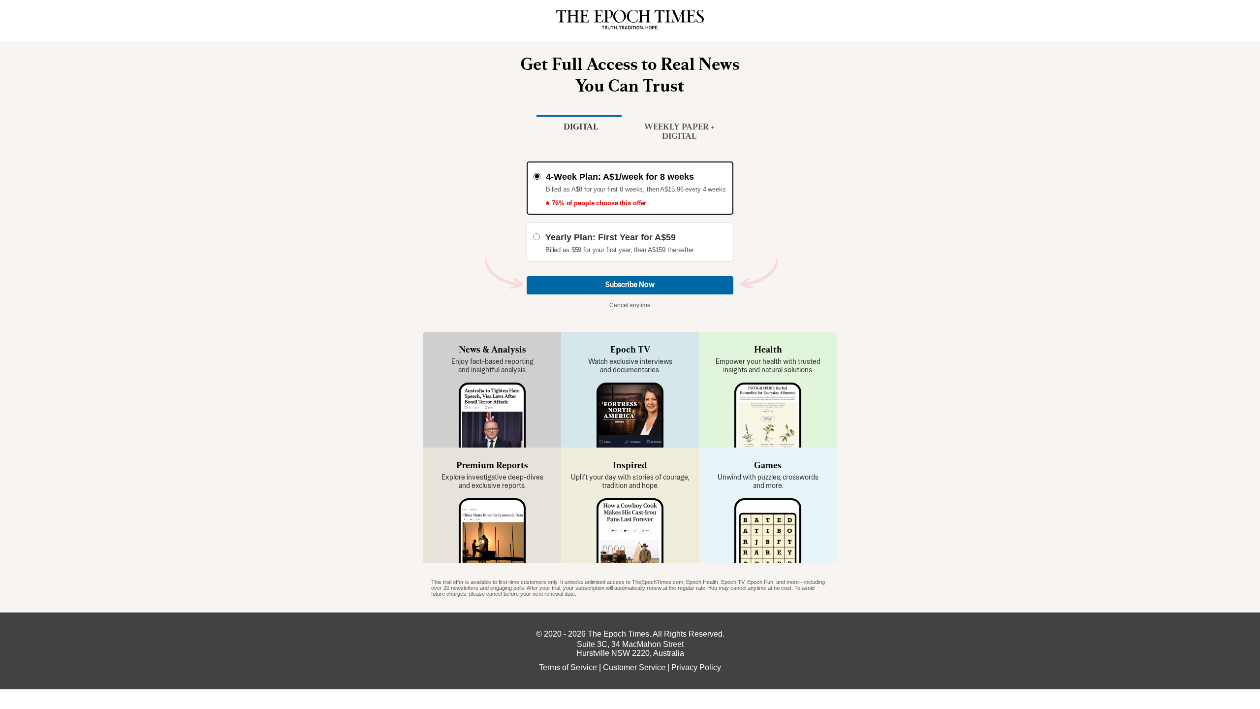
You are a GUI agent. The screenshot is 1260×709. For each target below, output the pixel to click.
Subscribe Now (630, 285)
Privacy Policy (696, 667)
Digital (581, 126)
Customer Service (634, 667)
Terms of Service (568, 667)
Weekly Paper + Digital (679, 131)
